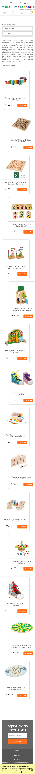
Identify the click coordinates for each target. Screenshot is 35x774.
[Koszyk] (30, 13)
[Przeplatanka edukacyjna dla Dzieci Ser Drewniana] (22, 463)
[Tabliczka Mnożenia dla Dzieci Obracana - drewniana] (16, 168)
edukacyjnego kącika (25, 58)
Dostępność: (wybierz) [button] (9, 28)
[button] (4, 13)
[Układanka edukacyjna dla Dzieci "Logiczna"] (16, 505)
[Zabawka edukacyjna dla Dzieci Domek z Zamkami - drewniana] (22, 295)
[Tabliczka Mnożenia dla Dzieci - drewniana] (22, 126)
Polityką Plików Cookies (13, 768)
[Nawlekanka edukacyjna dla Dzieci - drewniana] (16, 421)
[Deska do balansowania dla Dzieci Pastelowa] (16, 674)
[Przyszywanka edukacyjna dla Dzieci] (16, 337)
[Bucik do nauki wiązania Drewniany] (16, 590)
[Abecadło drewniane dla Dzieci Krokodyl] (16, 84)
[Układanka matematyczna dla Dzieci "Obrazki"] (22, 210)
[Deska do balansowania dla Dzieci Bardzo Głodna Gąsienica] (22, 632)
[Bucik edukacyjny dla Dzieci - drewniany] (22, 379)
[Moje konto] (22, 13)
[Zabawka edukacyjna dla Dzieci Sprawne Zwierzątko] (16, 253)
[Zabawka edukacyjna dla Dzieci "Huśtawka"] (22, 548)
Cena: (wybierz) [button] (8, 33)
